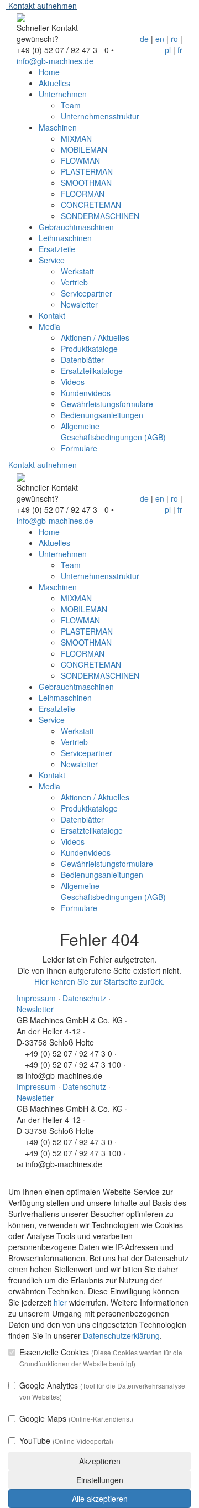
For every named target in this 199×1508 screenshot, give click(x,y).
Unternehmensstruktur (100, 116)
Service (52, 260)
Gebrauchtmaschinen (76, 226)
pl (168, 49)
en (159, 38)
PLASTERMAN (87, 171)
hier (60, 1302)
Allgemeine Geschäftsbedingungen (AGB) (113, 431)
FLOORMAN (82, 193)
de (144, 38)
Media (49, 326)
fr (179, 49)
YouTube (66, 1440)
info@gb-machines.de (55, 60)
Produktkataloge (89, 348)
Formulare (79, 448)
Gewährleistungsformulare (107, 403)
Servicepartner (86, 293)
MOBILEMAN (84, 149)
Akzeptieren (100, 1461)
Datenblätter (82, 359)
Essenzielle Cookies (100, 1357)
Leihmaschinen (65, 237)
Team (71, 105)
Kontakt (52, 315)
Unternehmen (63, 94)
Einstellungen (99, 1479)
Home (49, 71)
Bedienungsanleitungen (102, 414)
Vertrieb (74, 282)
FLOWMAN (80, 160)
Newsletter (79, 304)
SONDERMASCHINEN (100, 215)
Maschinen (58, 127)
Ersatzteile (57, 248)
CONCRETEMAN (91, 204)
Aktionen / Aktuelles (95, 337)
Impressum (36, 997)
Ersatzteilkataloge (92, 370)
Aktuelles (54, 83)
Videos (73, 381)
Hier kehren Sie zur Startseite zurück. (99, 981)
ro (174, 38)
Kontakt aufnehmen (41, 5)
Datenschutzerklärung (121, 1335)
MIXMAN (76, 138)
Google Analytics (102, 1390)
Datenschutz (84, 997)
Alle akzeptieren (100, 1498)
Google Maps (76, 1418)
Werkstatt (77, 271)
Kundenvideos (86, 392)
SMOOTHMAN (86, 182)
